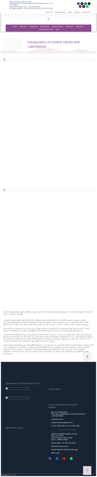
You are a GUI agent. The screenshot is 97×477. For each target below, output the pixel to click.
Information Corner (46, 29)
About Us (49, 12)
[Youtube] (80, 6)
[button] (67, 395)
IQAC (70, 12)
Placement (70, 26)
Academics (34, 26)
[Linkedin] (85, 3)
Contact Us (86, 12)
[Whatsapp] (87, 6)
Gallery (77, 12)
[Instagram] (89, 3)
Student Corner (57, 26)
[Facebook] (78, 3)
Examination (44, 26)
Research (79, 26)
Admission (23, 26)
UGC (57, 29)
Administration (60, 12)
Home (15, 26)
